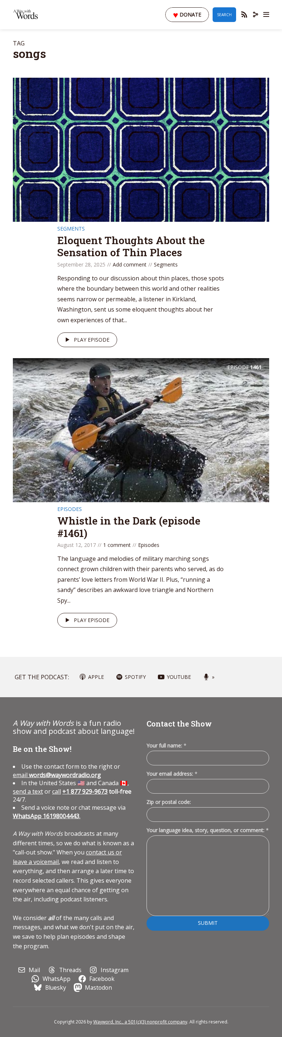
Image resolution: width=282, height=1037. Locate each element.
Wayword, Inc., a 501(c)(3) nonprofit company (140, 1022)
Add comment (130, 264)
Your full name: (167, 746)
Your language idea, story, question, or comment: (208, 830)
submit (208, 922)
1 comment (117, 544)
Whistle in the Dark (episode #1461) (128, 527)
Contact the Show (179, 723)
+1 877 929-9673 (85, 791)
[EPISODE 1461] (141, 430)
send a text (28, 791)
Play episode (91, 339)
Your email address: (172, 773)
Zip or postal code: (169, 801)
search (224, 14)
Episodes (69, 508)
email (57, 775)
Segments (71, 228)
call (56, 791)
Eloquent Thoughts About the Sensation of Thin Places (131, 246)
